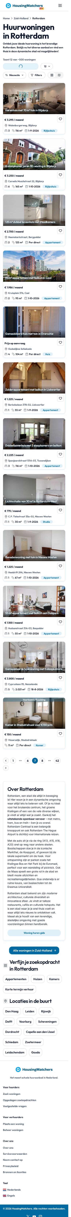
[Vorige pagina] (6, 761)
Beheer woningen (13, 1130)
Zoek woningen (11, 1094)
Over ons (8, 1147)
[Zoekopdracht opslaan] (20, 66)
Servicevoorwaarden (15, 1153)
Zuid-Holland (21, 18)
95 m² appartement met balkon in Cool (28, 278)
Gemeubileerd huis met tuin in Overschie (29, 333)
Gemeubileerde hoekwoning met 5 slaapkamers (33, 669)
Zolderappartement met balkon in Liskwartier (33, 389)
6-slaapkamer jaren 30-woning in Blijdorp (30, 166)
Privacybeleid (10, 1166)
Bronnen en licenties (14, 1172)
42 (57, 760)
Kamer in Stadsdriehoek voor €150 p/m (28, 725)
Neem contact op (13, 1159)
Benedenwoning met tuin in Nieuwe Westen (31, 557)
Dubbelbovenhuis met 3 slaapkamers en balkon (33, 445)
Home (6, 18)
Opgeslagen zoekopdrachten (19, 1100)
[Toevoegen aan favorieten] (60, 119)
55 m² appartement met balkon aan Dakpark (32, 613)
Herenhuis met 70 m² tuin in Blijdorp (26, 110)
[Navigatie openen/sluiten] (60, 5)
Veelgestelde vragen (15, 1106)
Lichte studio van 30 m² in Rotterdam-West (31, 501)
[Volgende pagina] (6, 768)
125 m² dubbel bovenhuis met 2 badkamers (30, 222)
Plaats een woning (13, 1124)
